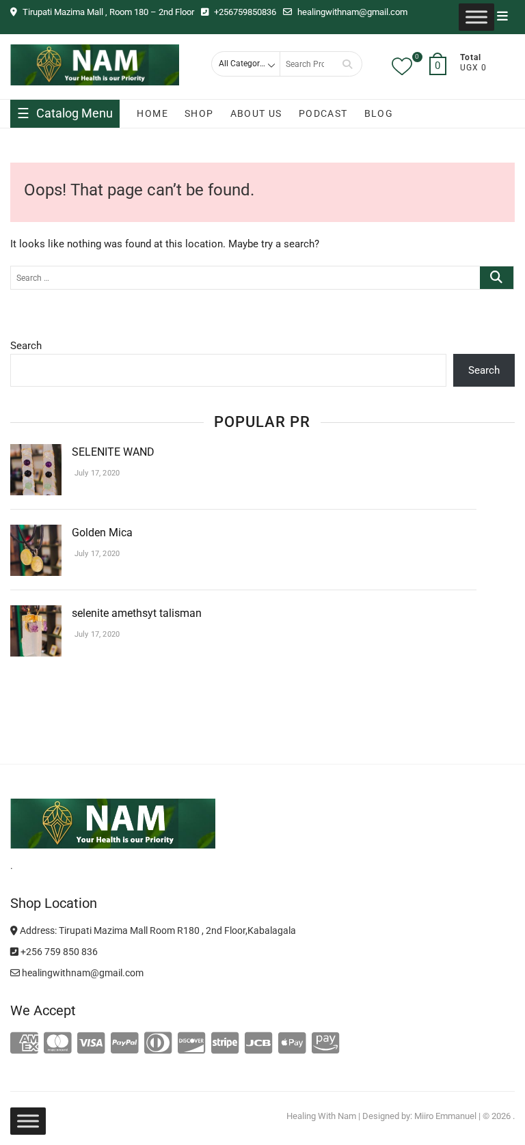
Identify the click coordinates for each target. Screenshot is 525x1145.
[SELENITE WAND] (36, 452)
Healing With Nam (321, 1116)
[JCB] (259, 1044)
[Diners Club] (158, 1044)
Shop (199, 113)
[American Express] (24, 1044)
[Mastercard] (58, 1044)
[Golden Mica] (36, 533)
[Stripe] (225, 1044)
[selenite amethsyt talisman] (36, 613)
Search (347, 64)
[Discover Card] (192, 1044)
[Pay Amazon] (326, 1044)
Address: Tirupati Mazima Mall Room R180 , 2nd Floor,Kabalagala (157, 930)
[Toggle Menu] (476, 17)
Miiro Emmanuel (445, 1116)
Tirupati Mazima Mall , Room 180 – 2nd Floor (107, 12)
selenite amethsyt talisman (137, 613)
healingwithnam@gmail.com (351, 12)
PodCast (323, 113)
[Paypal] (125, 1044)
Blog (379, 113)
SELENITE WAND (113, 451)
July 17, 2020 (96, 473)
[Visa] (91, 1044)
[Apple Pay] (292, 1044)
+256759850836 (244, 12)
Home (152, 113)
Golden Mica (103, 532)
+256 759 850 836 (58, 951)
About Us (256, 113)
